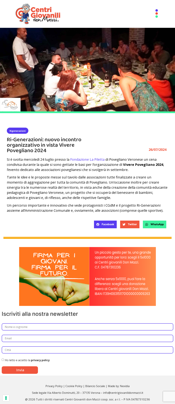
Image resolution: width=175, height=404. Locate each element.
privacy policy (40, 360)
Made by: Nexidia (119, 386)
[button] (105, 224)
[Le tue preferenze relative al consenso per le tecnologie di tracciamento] (6, 398)
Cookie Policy (73, 386)
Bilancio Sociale (95, 386)
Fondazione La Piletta (87, 159)
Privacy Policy (54, 386)
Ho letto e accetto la (27, 360)
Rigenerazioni (18, 130)
